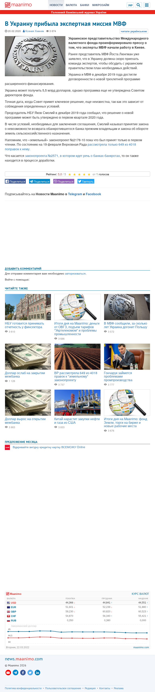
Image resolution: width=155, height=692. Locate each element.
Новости (56, 5)
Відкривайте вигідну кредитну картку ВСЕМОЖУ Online (49, 447)
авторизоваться (75, 273)
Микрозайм (100, 5)
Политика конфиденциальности (23, 688)
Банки (84, 5)
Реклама (119, 688)
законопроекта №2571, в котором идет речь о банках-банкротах (72, 155)
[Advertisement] (77, 233)
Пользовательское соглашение (63, 688)
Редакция (90, 688)
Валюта (71, 5)
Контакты (104, 688)
